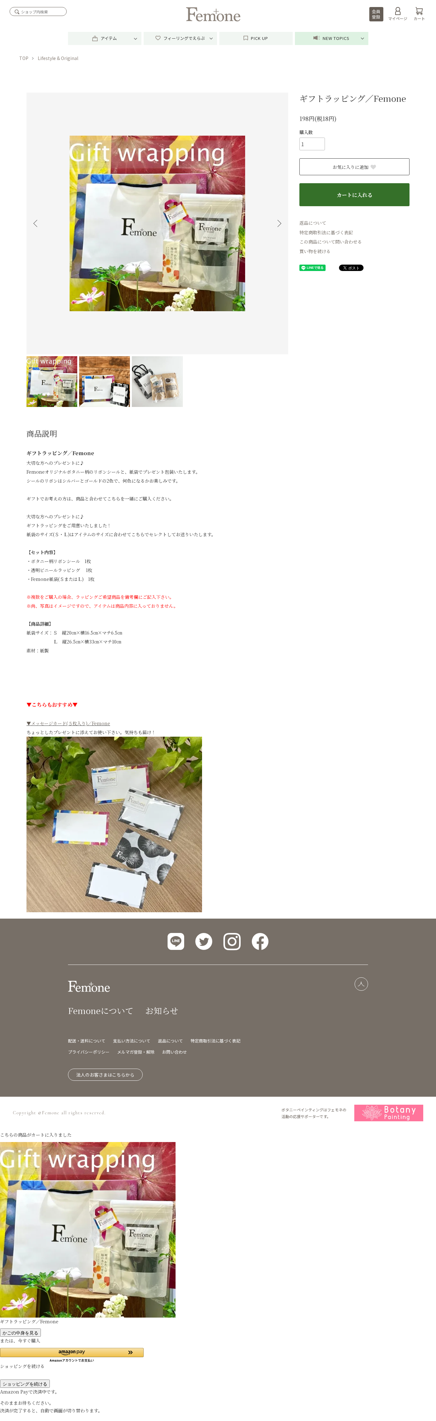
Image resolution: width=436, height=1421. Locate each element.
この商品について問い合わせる (330, 241)
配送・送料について (86, 1041)
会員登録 (376, 14)
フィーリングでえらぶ (183, 38)
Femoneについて (100, 1010)
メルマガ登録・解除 (135, 1052)
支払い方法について (131, 1041)
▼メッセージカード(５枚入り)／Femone (68, 723)
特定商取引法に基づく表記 (326, 232)
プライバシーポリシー (88, 1052)
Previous (36, 223)
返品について (312, 223)
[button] (72, 1355)
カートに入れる (354, 195)
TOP (23, 58)
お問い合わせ (174, 1052)
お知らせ (161, 1010)
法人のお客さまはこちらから (105, 1074)
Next (278, 223)
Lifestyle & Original (58, 58)
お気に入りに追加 (350, 167)
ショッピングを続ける (25, 1383)
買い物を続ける (315, 251)
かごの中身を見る (20, 1332)
